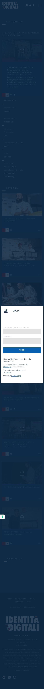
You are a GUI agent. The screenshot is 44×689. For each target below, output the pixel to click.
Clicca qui (7, 367)
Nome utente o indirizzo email (16, 327)
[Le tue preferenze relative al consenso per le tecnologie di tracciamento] (2, 517)
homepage (16, 376)
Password (7, 337)
